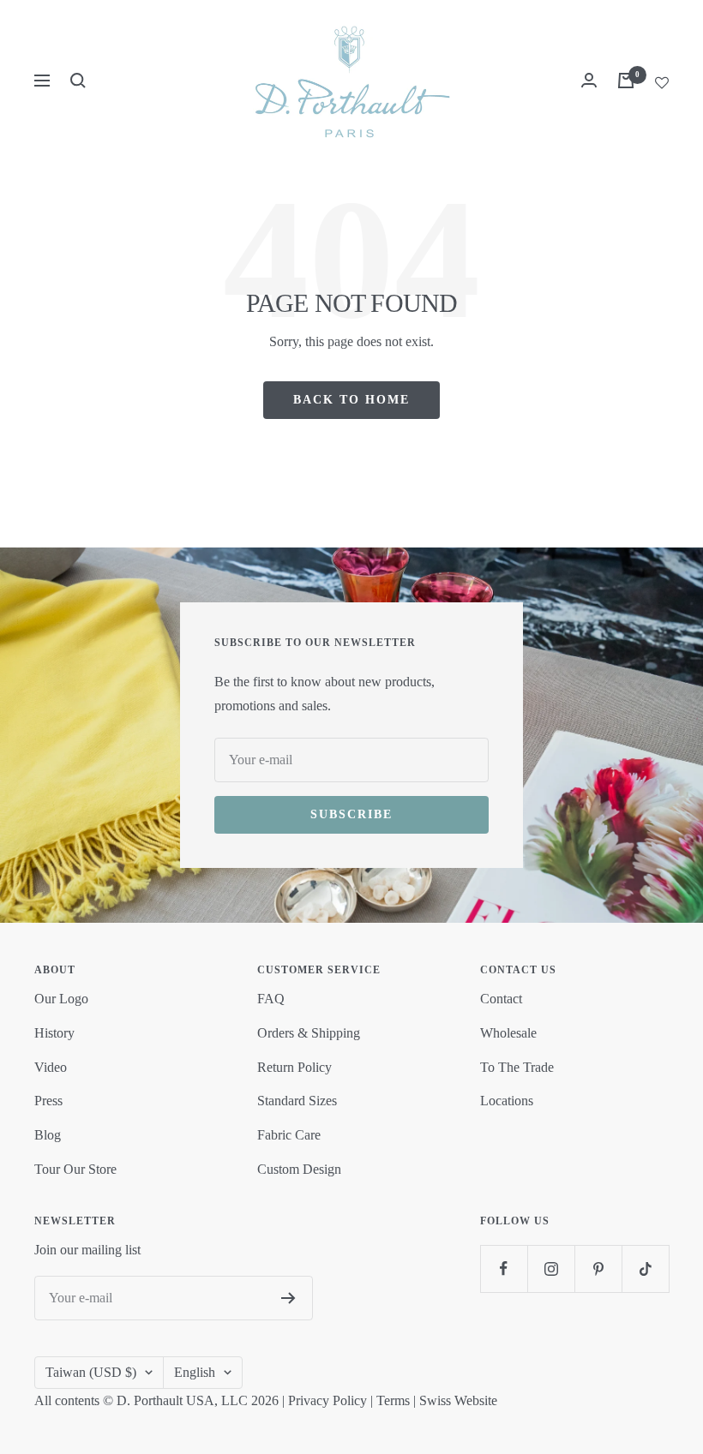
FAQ (271, 998)
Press (48, 1100)
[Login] (589, 80)
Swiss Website (458, 1400)
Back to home (351, 399)
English (194, 1372)
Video (50, 1067)
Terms (393, 1400)
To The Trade (517, 1067)
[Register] (288, 1298)
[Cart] (625, 80)
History (54, 1033)
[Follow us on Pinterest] (598, 1268)
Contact (501, 998)
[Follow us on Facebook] (503, 1268)
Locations (506, 1100)
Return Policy (294, 1067)
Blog (47, 1135)
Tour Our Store (75, 1169)
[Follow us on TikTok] (645, 1268)
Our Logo (61, 998)
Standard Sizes (297, 1100)
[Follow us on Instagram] (550, 1268)
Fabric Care (289, 1135)
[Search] (78, 80)
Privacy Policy (327, 1400)
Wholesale (508, 1033)
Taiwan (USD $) (90, 1372)
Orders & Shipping (308, 1033)
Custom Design (299, 1169)
